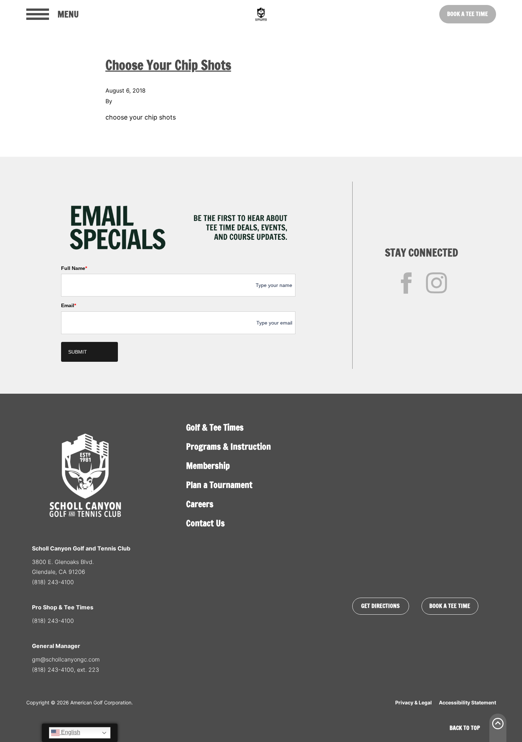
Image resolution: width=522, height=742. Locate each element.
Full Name (74, 268)
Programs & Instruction (228, 446)
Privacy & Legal (413, 702)
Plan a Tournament (219, 485)
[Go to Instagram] (436, 283)
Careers (199, 504)
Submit (77, 352)
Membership (208, 465)
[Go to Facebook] (406, 283)
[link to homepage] (261, 14)
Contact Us (205, 523)
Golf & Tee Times (215, 427)
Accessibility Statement (467, 702)
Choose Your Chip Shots (168, 65)
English (70, 732)
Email (68, 305)
